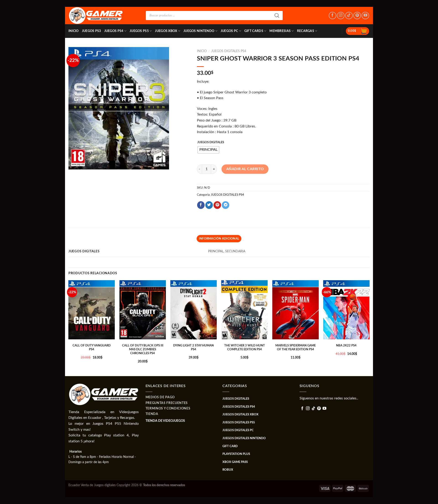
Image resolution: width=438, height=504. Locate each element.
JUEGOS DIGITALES (210, 142)
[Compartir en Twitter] (209, 205)
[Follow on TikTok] (349, 15)
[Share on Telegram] (225, 205)
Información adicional (219, 238)
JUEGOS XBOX (166, 31)
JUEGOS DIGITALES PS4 (228, 51)
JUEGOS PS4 (113, 31)
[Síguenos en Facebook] (332, 15)
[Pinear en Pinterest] (217, 205)
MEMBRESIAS (280, 31)
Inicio (73, 31)
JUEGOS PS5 (139, 31)
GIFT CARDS (253, 31)
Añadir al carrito (245, 169)
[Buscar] (277, 15)
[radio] (208, 149)
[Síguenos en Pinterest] (357, 15)
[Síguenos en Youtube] (365, 15)
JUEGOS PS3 (91, 31)
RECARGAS (305, 31)
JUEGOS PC (229, 31)
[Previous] (68, 328)
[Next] (369, 328)
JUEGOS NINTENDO (198, 31)
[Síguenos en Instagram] (340, 15)
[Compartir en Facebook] (201, 205)
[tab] (219, 238)
